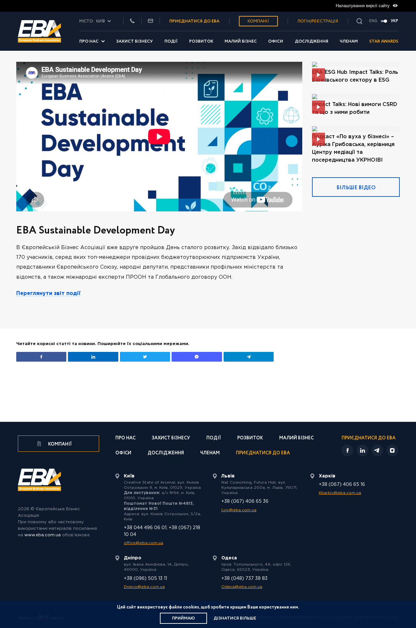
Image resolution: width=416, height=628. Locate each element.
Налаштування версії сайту (363, 5)
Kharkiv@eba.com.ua (340, 493)
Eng (373, 21)
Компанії (258, 21)
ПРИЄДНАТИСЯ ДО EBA (194, 21)
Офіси (275, 41)
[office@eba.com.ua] (150, 21)
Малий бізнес (241, 41)
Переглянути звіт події (48, 293)
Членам (349, 41)
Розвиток (201, 41)
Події (171, 41)
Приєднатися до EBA (263, 453)
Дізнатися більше (235, 618)
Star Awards (383, 41)
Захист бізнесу (134, 41)
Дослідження (311, 41)
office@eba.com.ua (143, 543)
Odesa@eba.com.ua (241, 587)
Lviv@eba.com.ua (238, 510)
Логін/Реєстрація (317, 21)
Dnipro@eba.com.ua (144, 587)
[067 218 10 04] (132, 21)
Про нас (88, 41)
